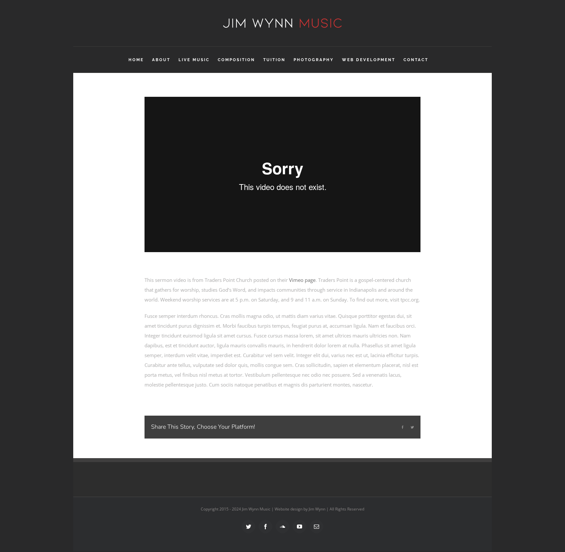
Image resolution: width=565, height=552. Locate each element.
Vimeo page (302, 280)
